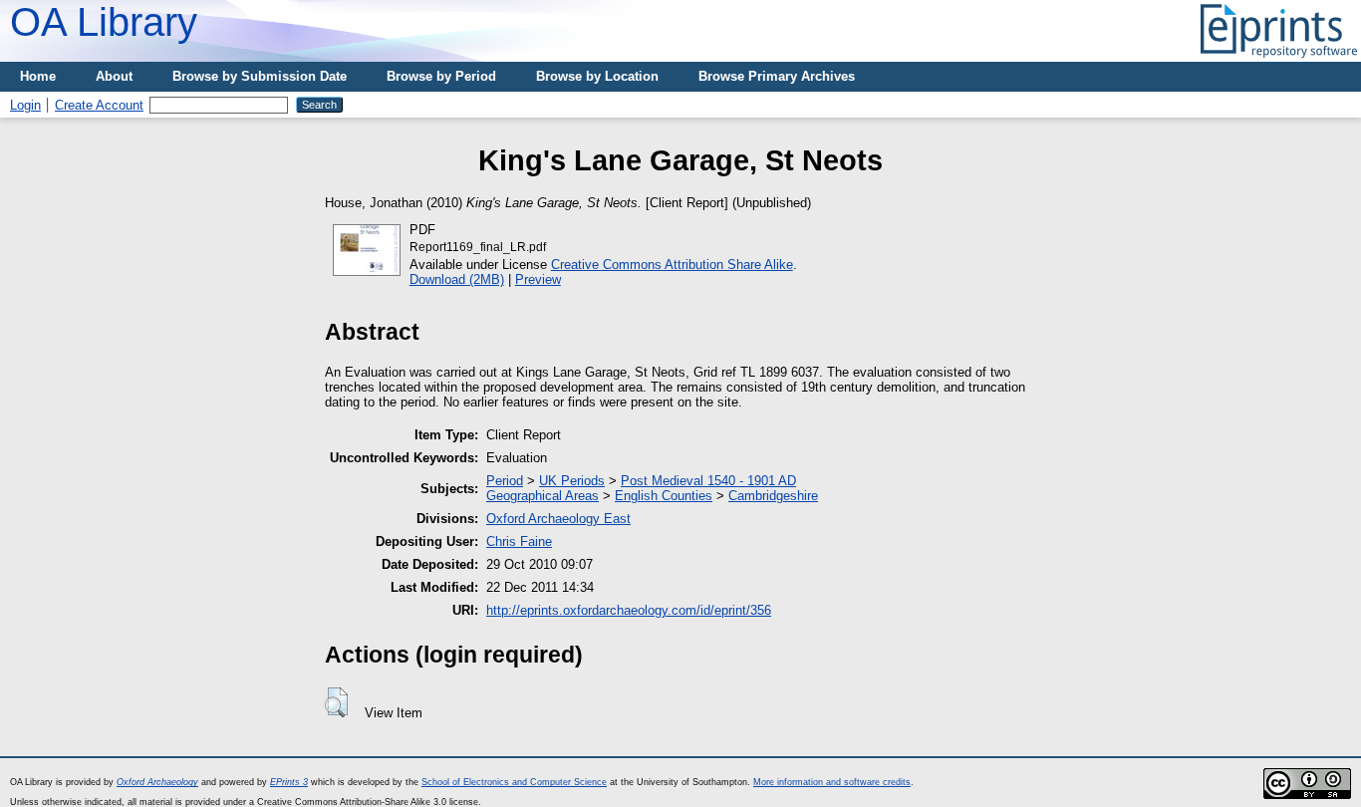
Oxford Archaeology (157, 782)
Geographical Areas (542, 495)
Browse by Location (597, 76)
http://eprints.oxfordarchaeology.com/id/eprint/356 (628, 610)
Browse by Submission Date (259, 76)
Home (38, 76)
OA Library (103, 22)
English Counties (663, 495)
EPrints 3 (289, 782)
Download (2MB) (456, 279)
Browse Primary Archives (776, 76)
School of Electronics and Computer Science (514, 782)
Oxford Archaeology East (558, 518)
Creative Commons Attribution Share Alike (672, 264)
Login (25, 105)
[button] (336, 702)
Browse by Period (441, 76)
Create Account (99, 105)
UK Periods (572, 480)
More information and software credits (832, 782)
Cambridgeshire (773, 495)
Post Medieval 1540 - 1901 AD (708, 480)
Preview (538, 279)
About (114, 76)
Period (504, 480)
